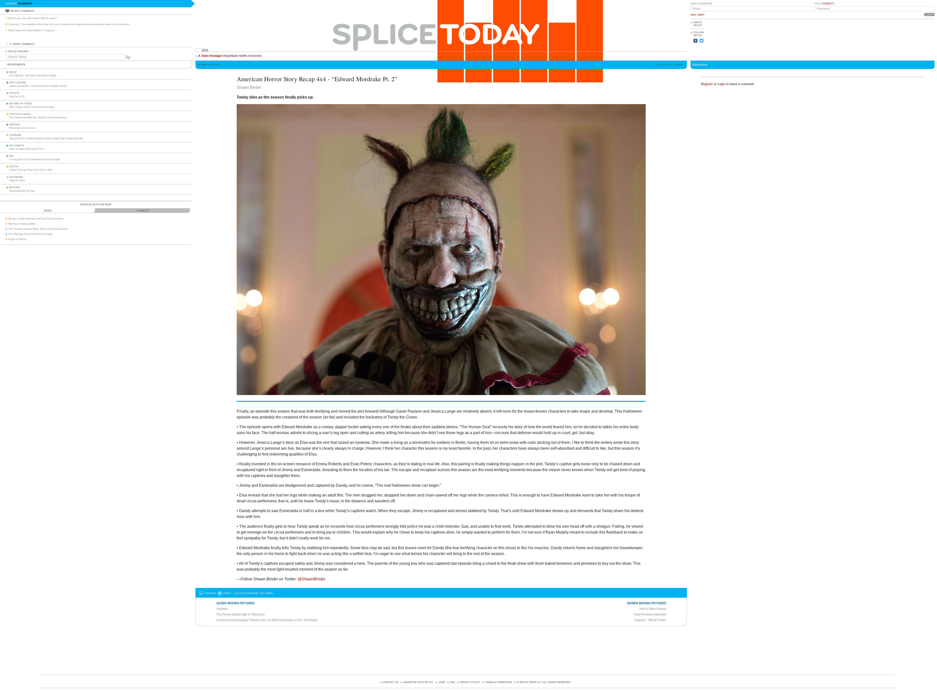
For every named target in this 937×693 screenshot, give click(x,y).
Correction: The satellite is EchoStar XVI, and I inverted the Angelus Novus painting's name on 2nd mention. (69, 24)
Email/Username (702, 3)
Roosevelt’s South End (22, 128)
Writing (14, 124)
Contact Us (390, 682)
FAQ (452, 682)
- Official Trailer (650, 620)
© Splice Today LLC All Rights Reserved (543, 682)
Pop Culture (17, 82)
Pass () (825, 3)
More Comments (23, 44)
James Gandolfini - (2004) (38, 86)
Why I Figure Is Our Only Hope (31, 107)
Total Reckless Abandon (650, 614)
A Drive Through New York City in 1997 (31, 169)
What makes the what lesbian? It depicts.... (32, 30)
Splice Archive (18, 51)
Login (721, 84)
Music (13, 72)
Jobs (441, 682)
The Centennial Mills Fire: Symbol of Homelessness (38, 117)
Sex (11, 156)
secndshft (25, 3)
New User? (697, 14)
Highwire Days (17, 180)
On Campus (16, 145)
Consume (15, 135)
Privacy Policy (470, 682)
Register (707, 84)
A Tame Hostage (209, 56)
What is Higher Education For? (26, 149)
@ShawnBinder (311, 579)
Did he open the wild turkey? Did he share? (32, 18)
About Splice (697, 24)
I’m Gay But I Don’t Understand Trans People (34, 159)
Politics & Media (20, 114)
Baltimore (16, 177)
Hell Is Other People (653, 609)
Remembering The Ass (22, 190)
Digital (14, 166)
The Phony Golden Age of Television (240, 614)
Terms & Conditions (498, 682)
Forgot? (828, 3)
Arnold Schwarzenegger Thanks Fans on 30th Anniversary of (266, 620)
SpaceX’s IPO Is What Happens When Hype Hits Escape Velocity (46, 138)
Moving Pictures (20, 103)
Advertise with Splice (418, 682)
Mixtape (14, 187)
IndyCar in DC (17, 96)
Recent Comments (22, 11)
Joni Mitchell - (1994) (32, 75)
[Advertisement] (913, 39)
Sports (14, 93)
